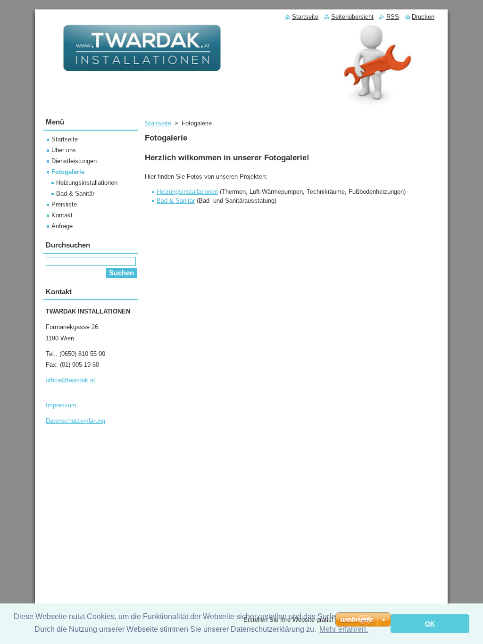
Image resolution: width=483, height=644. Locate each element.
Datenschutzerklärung (75, 420)
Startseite (158, 123)
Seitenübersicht (352, 16)
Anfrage (62, 226)
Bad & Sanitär (176, 200)
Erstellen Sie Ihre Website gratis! (288, 619)
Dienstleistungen (74, 161)
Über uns (63, 150)
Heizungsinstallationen (187, 191)
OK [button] (430, 623)
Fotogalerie (67, 171)
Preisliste (64, 204)
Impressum (61, 405)
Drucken (423, 16)
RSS (392, 16)
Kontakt (62, 215)
